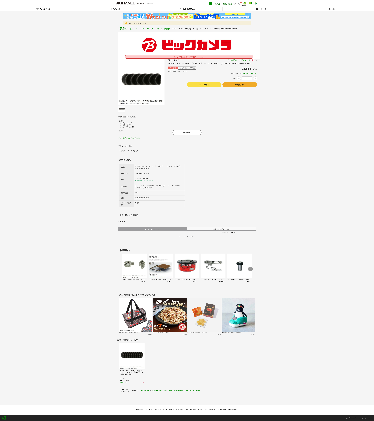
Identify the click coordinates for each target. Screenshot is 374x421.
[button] (250, 269)
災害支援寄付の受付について (137, 23)
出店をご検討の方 (221, 409)
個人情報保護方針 (233, 409)
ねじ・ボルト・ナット (193, 391)
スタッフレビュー (221, 229)
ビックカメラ (145, 391)
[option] (141, 82)
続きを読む (187, 132)
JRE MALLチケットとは (182, 409)
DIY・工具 (150, 29)
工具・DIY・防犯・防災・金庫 (162, 391)
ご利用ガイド (139, 409)
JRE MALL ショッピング (123, 29)
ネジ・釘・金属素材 (163, 29)
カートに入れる (204, 85)
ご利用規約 (193, 409)
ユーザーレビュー (153, 229)
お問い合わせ (157, 409)
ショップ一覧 (148, 409)
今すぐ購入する (240, 85)
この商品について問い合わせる (240, 60)
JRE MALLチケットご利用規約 (206, 409)
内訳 (256, 73)
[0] (239, 3)
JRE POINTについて (168, 409)
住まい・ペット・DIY (137, 29)
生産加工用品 (178, 391)
